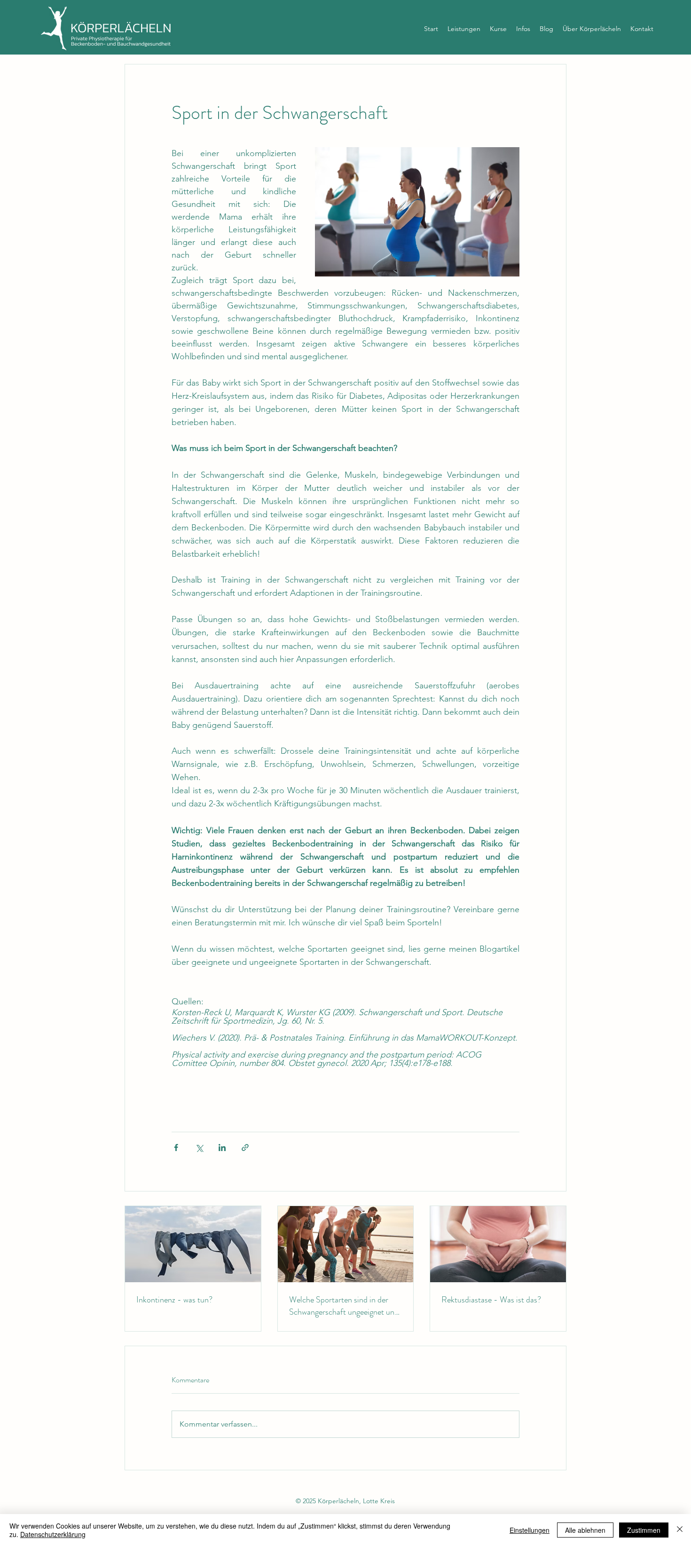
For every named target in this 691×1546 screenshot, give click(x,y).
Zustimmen (643, 1530)
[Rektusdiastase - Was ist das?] (498, 1244)
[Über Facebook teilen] (176, 1147)
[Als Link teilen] (245, 1147)
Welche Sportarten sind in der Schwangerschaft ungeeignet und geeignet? (344, 1306)
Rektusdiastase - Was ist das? (491, 1300)
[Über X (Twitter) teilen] (199, 1147)
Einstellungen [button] (530, 1530)
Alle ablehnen (585, 1530)
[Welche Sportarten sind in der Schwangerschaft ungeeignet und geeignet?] (346, 1244)
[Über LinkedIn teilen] (222, 1147)
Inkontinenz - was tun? (174, 1300)
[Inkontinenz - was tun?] (193, 1244)
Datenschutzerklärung (53, 1534)
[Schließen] (679, 1530)
